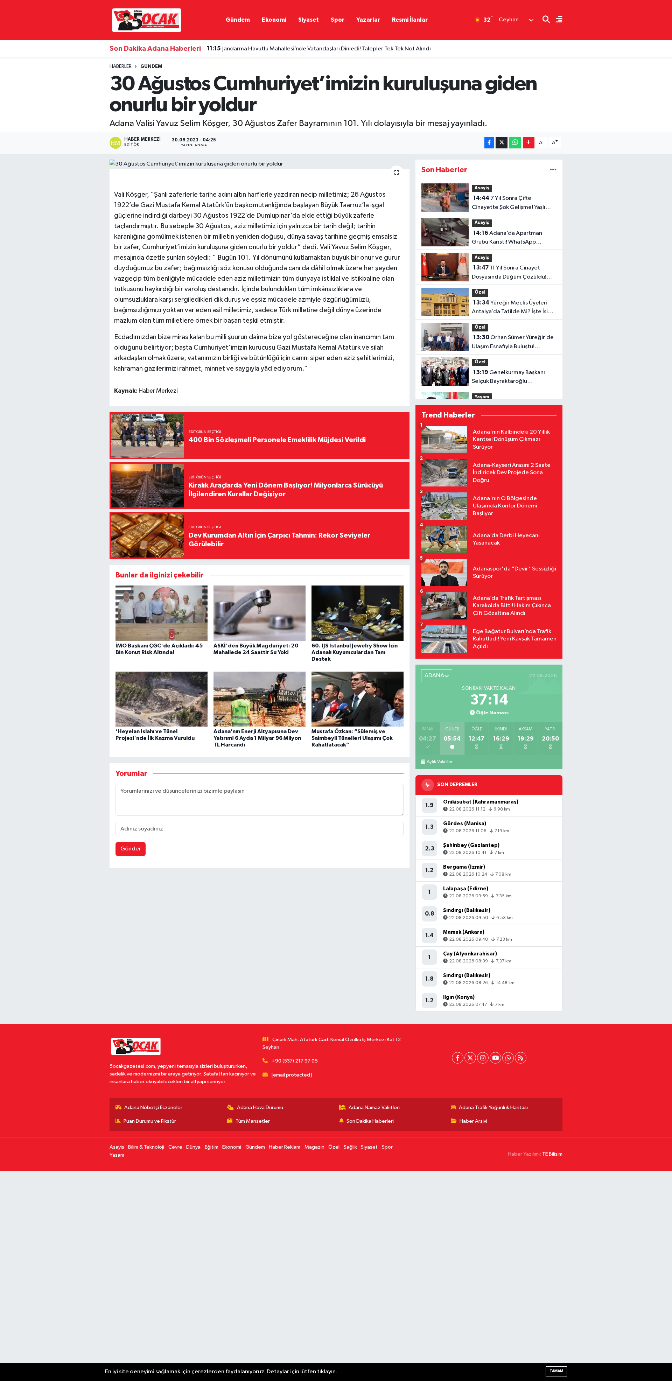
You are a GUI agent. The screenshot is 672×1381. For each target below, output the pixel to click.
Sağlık (350, 1147)
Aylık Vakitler (440, 761)
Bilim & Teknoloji (146, 1147)
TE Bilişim (552, 1154)
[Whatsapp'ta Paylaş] (515, 142)
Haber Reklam (284, 1147)
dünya (296, 236)
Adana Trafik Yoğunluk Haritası (493, 1107)
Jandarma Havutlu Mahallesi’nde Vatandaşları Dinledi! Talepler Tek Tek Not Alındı (319, 48)
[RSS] (520, 1058)
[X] (470, 1058)
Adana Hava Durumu (260, 1107)
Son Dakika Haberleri (370, 1121)
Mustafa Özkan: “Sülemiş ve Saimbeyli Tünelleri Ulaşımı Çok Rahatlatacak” (352, 738)
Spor (337, 20)
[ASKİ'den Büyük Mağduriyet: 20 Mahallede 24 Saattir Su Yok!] (260, 613)
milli (220, 337)
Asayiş (482, 188)
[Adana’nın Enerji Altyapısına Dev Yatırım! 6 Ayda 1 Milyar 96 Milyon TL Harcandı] (260, 699)
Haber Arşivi (473, 1121)
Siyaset (308, 20)
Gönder (130, 849)
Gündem (238, 20)
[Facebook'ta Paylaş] (489, 142)
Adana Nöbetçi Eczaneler (153, 1107)
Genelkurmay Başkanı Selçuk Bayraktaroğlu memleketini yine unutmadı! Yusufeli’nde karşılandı (508, 377)
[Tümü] (553, 170)
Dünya (193, 1147)
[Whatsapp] (508, 1058)
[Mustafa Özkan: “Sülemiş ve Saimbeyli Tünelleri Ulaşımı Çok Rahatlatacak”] (358, 699)
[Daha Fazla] (528, 142)
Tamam (556, 1371)
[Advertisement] (210, 1276)
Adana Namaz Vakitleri (374, 1107)
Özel (480, 292)
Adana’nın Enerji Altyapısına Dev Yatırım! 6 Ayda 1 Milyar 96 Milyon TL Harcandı (257, 738)
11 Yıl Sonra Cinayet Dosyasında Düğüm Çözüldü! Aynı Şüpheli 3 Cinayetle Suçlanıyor (509, 273)
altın (239, 194)
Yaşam (482, 397)
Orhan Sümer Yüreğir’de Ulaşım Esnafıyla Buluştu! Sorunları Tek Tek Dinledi (513, 342)
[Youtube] (495, 1058)
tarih (330, 226)
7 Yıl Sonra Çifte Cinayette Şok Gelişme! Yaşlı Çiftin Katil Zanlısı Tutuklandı (508, 203)
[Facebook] (457, 1058)
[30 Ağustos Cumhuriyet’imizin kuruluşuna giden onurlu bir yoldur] (260, 164)
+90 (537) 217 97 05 (295, 1061)
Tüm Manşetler (253, 1121)
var (189, 310)
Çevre (175, 1147)
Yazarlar (368, 20)
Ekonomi (274, 20)
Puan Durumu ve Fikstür (150, 1121)
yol (287, 337)
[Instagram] (483, 1058)
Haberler (121, 66)
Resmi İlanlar (410, 20)
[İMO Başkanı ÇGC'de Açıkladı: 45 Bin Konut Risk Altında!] (161, 613)
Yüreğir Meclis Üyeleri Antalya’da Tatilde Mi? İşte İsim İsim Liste (512, 308)
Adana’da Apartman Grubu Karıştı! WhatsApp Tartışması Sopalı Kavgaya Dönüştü (507, 238)
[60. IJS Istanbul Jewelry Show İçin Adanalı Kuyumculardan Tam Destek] (358, 613)
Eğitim (211, 1147)
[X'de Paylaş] (501, 142)
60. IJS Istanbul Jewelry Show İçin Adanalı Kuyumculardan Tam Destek (355, 652)
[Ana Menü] (556, 20)
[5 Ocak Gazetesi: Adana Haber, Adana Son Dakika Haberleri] (146, 20)
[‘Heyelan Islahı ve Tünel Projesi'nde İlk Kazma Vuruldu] (161, 699)
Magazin (314, 1147)
